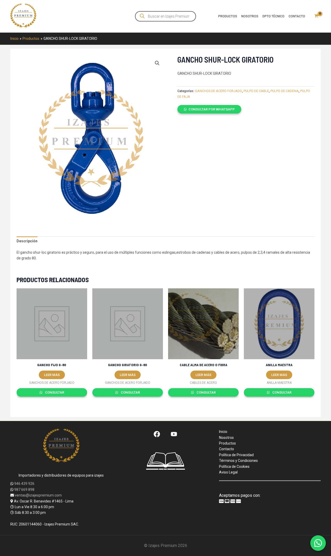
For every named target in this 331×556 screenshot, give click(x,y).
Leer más (52, 375)
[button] (157, 63)
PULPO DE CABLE (256, 91)
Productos (227, 443)
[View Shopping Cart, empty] (316, 16)
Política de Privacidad (236, 455)
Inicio (223, 432)
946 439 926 (24, 484)
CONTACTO (297, 16)
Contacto (226, 449)
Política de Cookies (234, 466)
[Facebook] (157, 434)
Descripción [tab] (27, 241)
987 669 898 (24, 489)
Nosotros (249, 16)
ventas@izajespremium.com (38, 495)
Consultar (54, 392)
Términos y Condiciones (238, 461)
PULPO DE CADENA (284, 91)
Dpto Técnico (273, 16)
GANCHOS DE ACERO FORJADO (218, 91)
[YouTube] (174, 434)
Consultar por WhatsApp (212, 109)
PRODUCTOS (227, 16)
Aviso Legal (228, 472)
